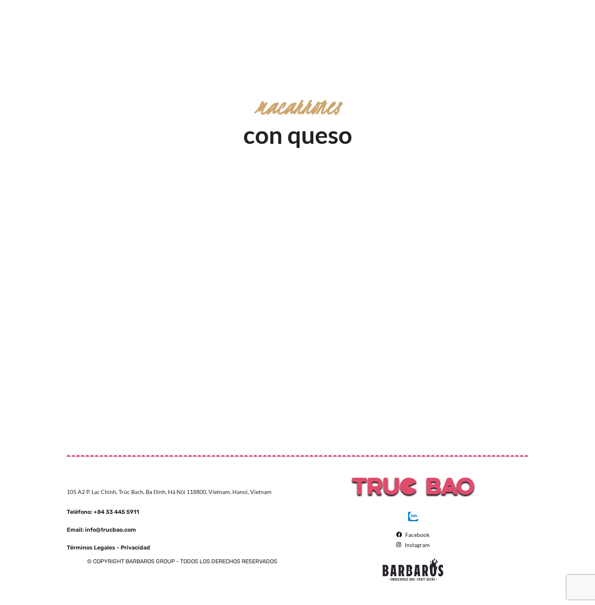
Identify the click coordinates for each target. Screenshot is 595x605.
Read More (163, 228)
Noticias (123, 228)
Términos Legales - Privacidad (108, 547)
